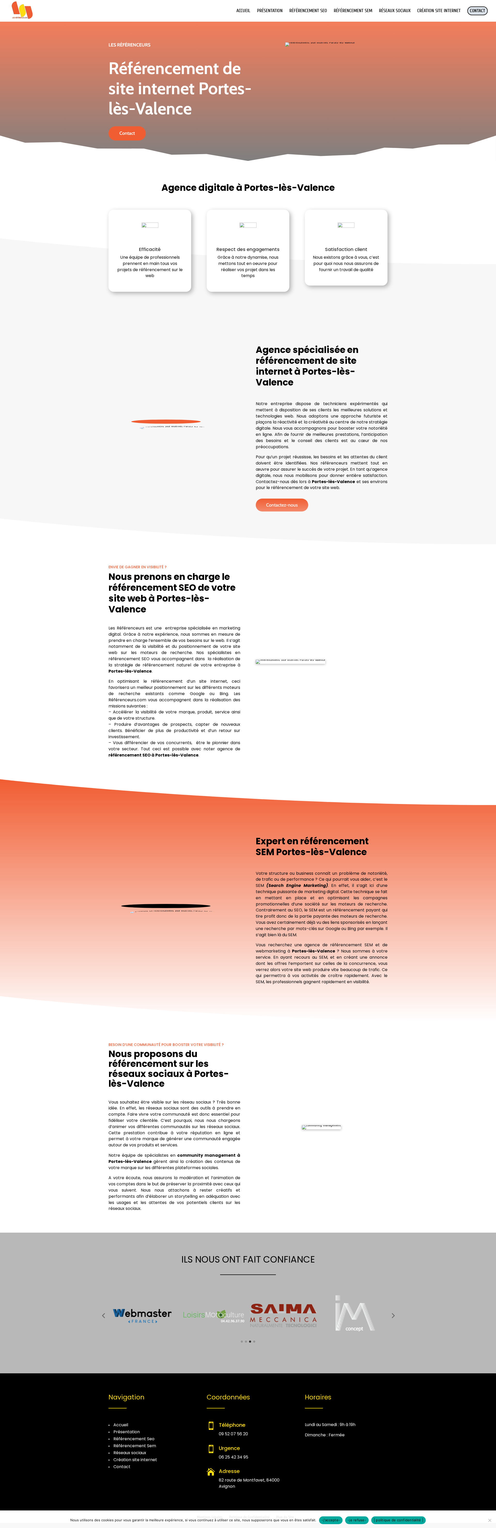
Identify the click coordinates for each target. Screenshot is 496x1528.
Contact (127, 133)
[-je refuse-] (489, 1520)
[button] (103, 1315)
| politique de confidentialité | (398, 1520)
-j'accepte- (331, 1520)
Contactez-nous (282, 505)
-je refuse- (357, 1520)
